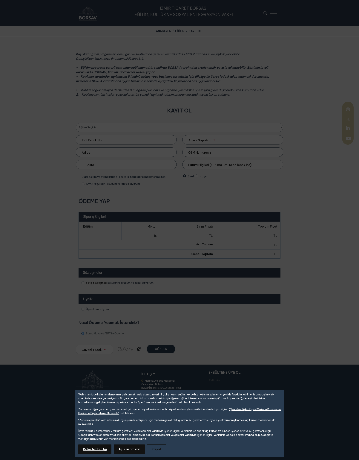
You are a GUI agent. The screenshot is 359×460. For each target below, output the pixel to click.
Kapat (156, 449)
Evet (191, 176)
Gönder (161, 349)
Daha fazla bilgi (95, 449)
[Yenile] (138, 349)
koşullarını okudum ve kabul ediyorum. (113, 183)
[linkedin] (348, 128)
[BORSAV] (88, 13)
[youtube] (348, 139)
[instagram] (348, 110)
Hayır (203, 176)
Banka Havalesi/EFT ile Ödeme (105, 333)
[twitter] (348, 119)
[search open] (265, 13)
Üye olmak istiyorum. (99, 309)
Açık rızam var (129, 449)
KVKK (89, 183)
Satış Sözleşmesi (96, 282)
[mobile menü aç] (275, 12)
